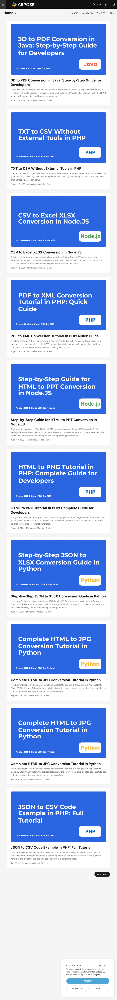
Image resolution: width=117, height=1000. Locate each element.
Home (8, 13)
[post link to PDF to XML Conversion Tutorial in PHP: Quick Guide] (58, 317)
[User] (106, 4)
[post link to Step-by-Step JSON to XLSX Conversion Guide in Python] (58, 577)
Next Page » (102, 874)
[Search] (113, 4)
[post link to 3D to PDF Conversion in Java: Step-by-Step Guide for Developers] (58, 63)
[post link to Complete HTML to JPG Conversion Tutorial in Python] (58, 661)
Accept (88, 981)
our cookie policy (94, 975)
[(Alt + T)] (16, 13)
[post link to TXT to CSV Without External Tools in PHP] (58, 149)
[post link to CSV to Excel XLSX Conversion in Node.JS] (58, 233)
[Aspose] (23, 4)
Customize (77, 989)
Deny (99, 989)
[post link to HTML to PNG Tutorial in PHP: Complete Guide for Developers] (58, 491)
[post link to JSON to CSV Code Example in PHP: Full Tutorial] (58, 828)
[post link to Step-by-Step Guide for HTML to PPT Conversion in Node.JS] (58, 402)
